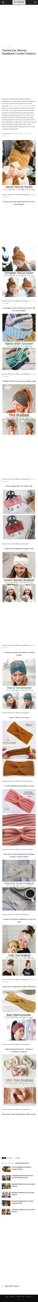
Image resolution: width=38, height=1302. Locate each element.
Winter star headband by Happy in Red (19, 549)
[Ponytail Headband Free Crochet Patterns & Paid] (6, 1203)
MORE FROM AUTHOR (22, 1163)
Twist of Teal (19, 718)
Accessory (9, 46)
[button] (3, 2)
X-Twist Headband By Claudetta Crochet (19, 786)
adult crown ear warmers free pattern (20, 106)
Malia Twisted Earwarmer (14, 1049)
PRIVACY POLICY (21, 1296)
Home (3, 46)
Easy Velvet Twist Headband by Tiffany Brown (19, 1114)
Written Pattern (22, 857)
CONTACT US (29, 1296)
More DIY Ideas (11, 1286)
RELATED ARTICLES (8, 1163)
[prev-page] (3, 1218)
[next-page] (6, 1218)
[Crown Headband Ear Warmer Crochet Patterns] (6, 1169)
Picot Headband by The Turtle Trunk (19, 486)
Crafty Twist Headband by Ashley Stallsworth (19, 987)
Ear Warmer (10, 1158)
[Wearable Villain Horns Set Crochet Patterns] (6, 1186)
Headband (17, 1158)
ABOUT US (12, 1296)
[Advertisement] (19, 25)
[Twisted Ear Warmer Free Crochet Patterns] (6, 1212)
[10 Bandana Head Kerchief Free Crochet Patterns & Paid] (6, 1178)
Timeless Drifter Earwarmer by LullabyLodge (19, 381)
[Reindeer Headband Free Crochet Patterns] (6, 1195)
